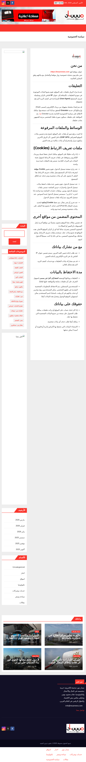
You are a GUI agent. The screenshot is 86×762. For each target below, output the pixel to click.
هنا (40, 114)
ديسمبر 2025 (20, 538)
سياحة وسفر (20, 597)
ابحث (14, 241)
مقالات (22, 603)
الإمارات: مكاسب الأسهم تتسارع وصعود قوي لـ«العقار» (22, 637)
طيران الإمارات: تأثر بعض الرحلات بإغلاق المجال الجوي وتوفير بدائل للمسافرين (64, 662)
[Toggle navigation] (4, 28)
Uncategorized (19, 567)
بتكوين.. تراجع (19, 287)
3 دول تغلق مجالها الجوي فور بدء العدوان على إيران (23, 661)
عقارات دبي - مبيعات (17, 311)
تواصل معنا (80, 710)
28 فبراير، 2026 (73, 666)
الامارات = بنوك (18, 263)
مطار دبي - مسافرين (17, 325)
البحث (22, 226)
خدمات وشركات (18, 591)
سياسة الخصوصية (52, 759)
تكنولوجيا (21, 585)
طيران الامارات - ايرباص (16, 306)
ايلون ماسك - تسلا (18, 282)
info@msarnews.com (74, 706)
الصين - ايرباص (18, 272)
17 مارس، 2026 (73, 642)
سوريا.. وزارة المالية (17, 301)
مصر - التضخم (19, 320)
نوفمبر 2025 (20, 543)
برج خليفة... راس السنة (16, 291)
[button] (12, 28)
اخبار (23, 573)
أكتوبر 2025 (20, 549)
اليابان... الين (19, 277)
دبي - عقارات (19, 296)
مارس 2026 (20, 520)
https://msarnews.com (60, 72)
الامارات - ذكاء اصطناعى (16, 258)
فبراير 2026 (20, 526)
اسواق (22, 579)
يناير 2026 (21, 532)
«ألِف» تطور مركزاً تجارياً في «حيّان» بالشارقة (64, 637)
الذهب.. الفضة (19, 267)
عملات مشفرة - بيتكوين (16, 315)
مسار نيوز (65, 750)
